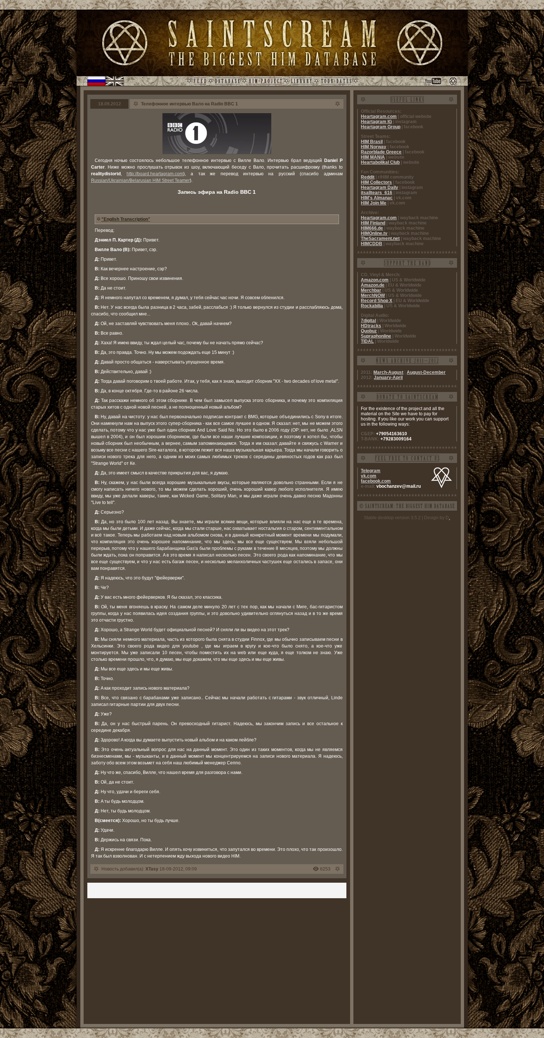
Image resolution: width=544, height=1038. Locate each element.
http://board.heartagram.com (155, 173)
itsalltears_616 (376, 192)
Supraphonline (376, 336)
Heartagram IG (376, 121)
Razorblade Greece (381, 152)
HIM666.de (372, 228)
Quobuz (369, 331)
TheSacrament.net (380, 238)
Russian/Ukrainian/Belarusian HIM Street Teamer (140, 180)
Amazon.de (373, 285)
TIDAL (367, 341)
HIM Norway (373, 146)
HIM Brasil (372, 141)
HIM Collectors (376, 182)
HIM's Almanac (377, 197)
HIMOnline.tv (374, 233)
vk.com (368, 476)
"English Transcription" (125, 219)
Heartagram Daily (379, 187)
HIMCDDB (371, 243)
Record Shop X (376, 300)
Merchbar (371, 290)
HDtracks (371, 325)
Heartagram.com (379, 116)
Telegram (370, 470)
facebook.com (376, 481)
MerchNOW (373, 295)
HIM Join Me (373, 203)
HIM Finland (373, 223)
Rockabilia (372, 305)
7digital (368, 320)
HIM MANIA (373, 157)
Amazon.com (375, 280)
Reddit (368, 177)
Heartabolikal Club (380, 162)
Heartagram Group (380, 126)
